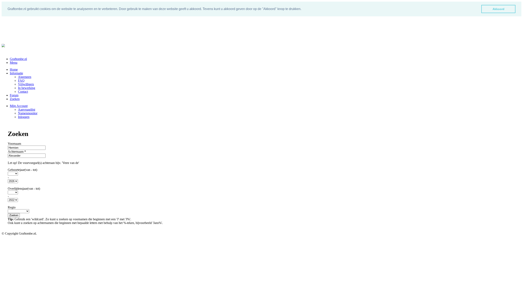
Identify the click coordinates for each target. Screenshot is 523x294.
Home (14, 69)
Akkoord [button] (498, 9)
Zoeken (15, 99)
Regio (12, 207)
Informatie (16, 73)
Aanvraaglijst (26, 109)
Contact (23, 91)
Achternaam (17, 151)
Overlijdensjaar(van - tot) (24, 188)
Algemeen (24, 77)
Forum (14, 95)
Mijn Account (19, 106)
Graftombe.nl (18, 59)
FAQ (21, 80)
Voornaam (14, 143)
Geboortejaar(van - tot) (22, 170)
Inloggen (23, 117)
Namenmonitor (27, 113)
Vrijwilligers (26, 84)
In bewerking (26, 88)
